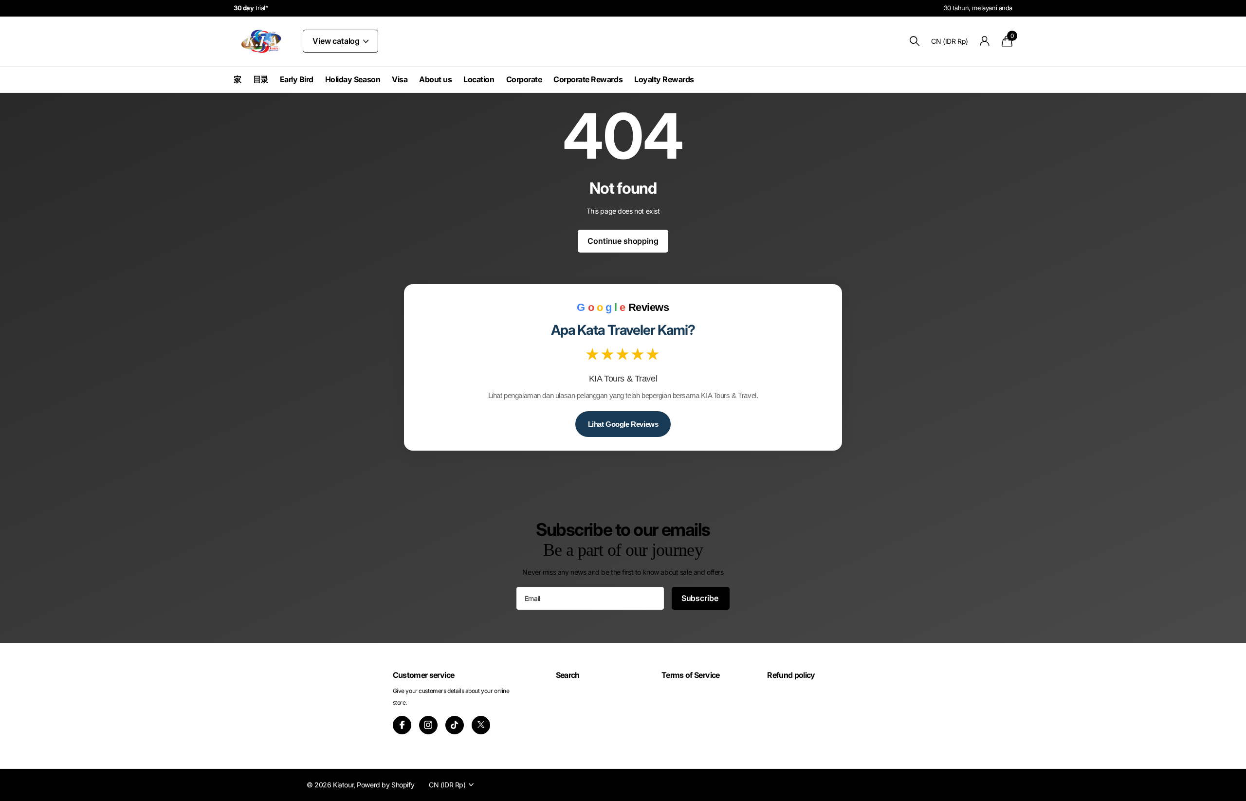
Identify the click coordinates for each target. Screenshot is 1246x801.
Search (568, 675)
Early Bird (296, 79)
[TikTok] (454, 725)
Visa (399, 79)
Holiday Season (352, 79)
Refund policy (791, 675)
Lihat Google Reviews (623, 424)
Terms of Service (690, 675)
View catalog (337, 41)
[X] (481, 725)
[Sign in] (985, 41)
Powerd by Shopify (385, 785)
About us (435, 79)
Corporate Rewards (588, 79)
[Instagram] (428, 725)
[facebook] (402, 725)
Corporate (524, 79)
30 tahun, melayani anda (978, 8)
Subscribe (700, 598)
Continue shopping (622, 241)
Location (478, 79)
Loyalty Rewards (664, 79)
